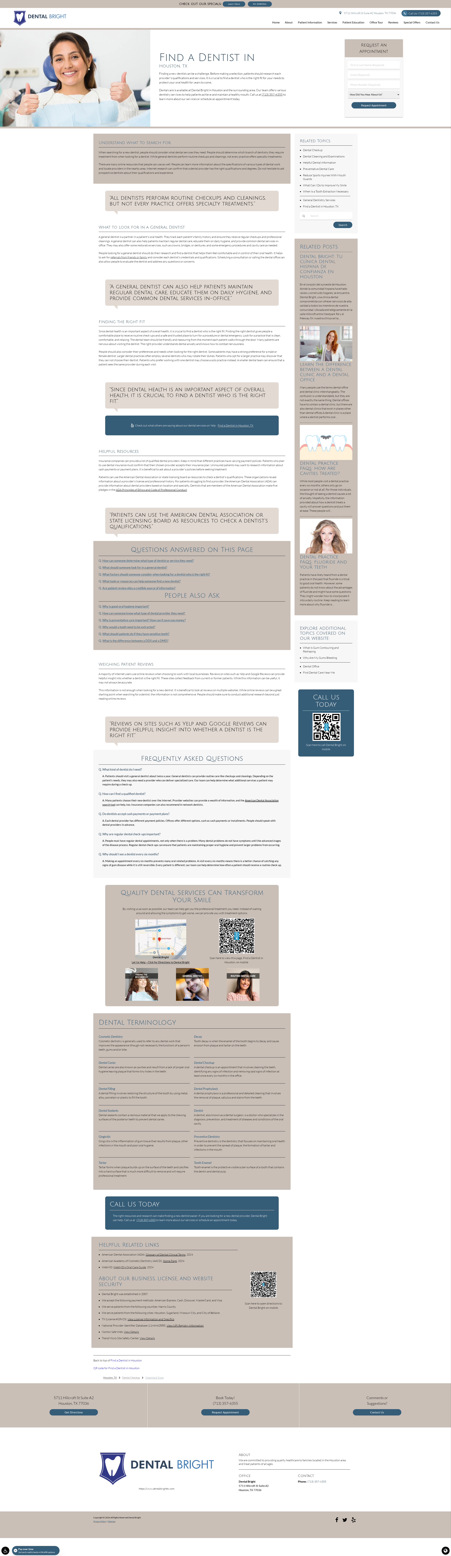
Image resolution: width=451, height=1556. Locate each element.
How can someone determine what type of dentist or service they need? (148, 560)
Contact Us (377, 1412)
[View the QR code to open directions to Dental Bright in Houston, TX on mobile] (263, 1296)
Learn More (234, 4)
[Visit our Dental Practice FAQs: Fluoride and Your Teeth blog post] (326, 552)
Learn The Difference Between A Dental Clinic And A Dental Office (325, 372)
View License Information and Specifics (151, 1319)
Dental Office (311, 666)
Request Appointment (225, 1412)
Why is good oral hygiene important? (125, 606)
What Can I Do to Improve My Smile (325, 185)
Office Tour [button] (376, 22)
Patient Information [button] (310, 22)
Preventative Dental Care (318, 169)
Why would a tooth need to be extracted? (128, 627)
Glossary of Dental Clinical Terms (166, 1254)
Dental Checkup (313, 150)
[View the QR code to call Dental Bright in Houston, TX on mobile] (327, 739)
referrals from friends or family (128, 257)
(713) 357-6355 (272, 94)
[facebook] (336, 1519)
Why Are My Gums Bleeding (320, 657)
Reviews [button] (393, 22)
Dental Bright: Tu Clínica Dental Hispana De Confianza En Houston (321, 266)
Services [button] (332, 22)
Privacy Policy (99, 1521)
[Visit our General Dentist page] (192, 999)
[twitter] (345, 1519)
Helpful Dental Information (319, 162)
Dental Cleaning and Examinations (324, 156)
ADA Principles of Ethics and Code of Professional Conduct (151, 489)
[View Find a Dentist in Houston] (75, 125)
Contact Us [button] (432, 22)
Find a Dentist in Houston (126, 1360)
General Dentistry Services (319, 200)
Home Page (170, 1261)
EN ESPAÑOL (260, 4)
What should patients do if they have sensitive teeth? (135, 634)
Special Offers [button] (412, 22)
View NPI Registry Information (185, 1325)
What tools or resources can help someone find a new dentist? (141, 581)
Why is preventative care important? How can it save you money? (144, 620)
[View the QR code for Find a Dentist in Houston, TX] (237, 952)
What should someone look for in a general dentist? (134, 567)
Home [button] (276, 22)
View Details (131, 1332)
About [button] (289, 22)
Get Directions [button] (74, 1412)
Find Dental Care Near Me (319, 672)
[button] (5, 1551)
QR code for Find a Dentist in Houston (116, 1368)
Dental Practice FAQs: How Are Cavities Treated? (320, 468)
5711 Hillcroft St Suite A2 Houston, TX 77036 (369, 13)
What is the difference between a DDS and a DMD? (135, 641)
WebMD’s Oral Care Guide (129, 1267)
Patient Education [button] (353, 22)
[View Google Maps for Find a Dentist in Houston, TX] (160, 958)
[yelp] (354, 1519)
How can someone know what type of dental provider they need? (143, 613)
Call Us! (423, 13)
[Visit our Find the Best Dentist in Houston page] (141, 999)
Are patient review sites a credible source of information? (138, 588)
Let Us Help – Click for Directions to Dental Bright (161, 962)
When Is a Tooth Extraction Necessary (326, 191)
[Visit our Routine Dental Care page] (243, 999)
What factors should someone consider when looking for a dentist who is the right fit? (156, 574)
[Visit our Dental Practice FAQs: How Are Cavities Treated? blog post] (326, 458)
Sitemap (111, 1521)
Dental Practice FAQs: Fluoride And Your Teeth (323, 562)
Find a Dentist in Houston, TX (235, 425)
